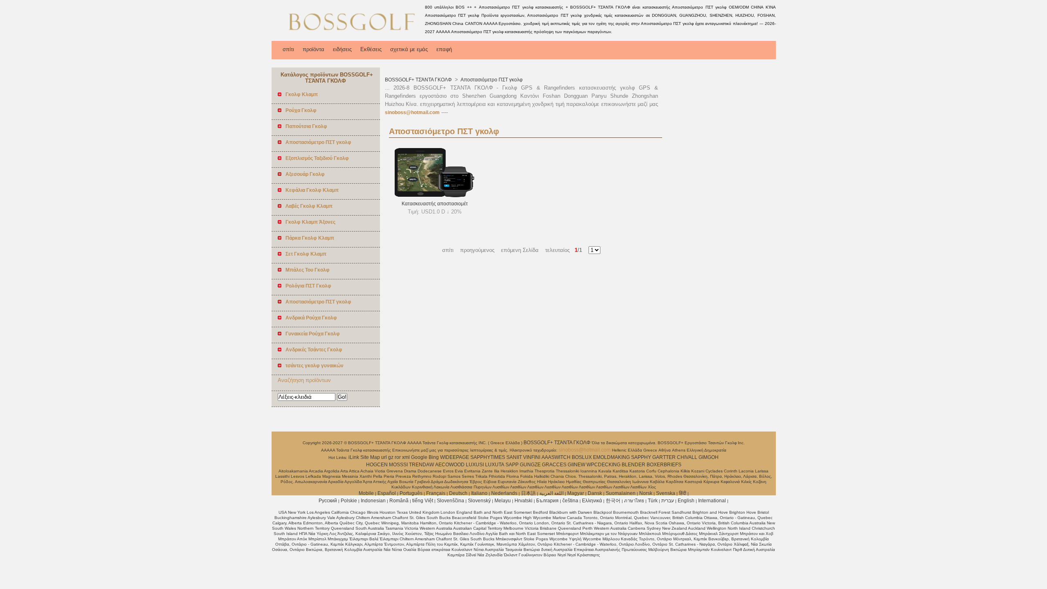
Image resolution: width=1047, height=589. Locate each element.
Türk (653, 500)
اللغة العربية (551, 493)
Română (399, 500)
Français (435, 493)
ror (398, 457)
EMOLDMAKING (611, 457)
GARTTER (664, 457)
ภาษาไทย (634, 500)
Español (386, 493)
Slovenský (479, 500)
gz (390, 457)
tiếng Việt (422, 500)
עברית (667, 500)
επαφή (444, 49)
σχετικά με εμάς (409, 49)
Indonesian (373, 500)
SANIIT (514, 457)
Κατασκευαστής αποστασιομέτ (435, 203)
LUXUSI (475, 464)
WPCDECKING (603, 464)
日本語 (528, 493)
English (686, 500)
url (384, 457)
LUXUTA (494, 464)
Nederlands (504, 493)
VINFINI (531, 457)
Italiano (479, 493)
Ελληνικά (592, 500)
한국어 (613, 500)
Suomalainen (621, 493)
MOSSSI (398, 464)
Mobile (366, 493)
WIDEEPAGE (454, 457)
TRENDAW (421, 464)
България (547, 500)
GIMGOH (709, 457)
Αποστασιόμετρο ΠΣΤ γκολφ (491, 79)
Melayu (502, 500)
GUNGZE (530, 464)
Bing (434, 457)
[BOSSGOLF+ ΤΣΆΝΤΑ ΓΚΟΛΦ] (347, 34)
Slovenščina (450, 500)
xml (406, 457)
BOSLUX (582, 457)
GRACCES (554, 464)
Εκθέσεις (371, 49)
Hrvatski (523, 500)
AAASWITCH (556, 457)
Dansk (595, 493)
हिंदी (682, 493)
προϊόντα (313, 49)
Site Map (370, 457)
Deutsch (458, 493)
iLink (353, 457)
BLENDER (633, 464)
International (712, 500)
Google (419, 457)
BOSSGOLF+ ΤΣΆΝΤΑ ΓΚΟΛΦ (419, 79)
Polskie (349, 500)
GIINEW (576, 464)
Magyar (575, 493)
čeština (570, 500)
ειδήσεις (342, 49)
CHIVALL (687, 457)
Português (411, 493)
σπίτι (288, 49)
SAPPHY (641, 457)
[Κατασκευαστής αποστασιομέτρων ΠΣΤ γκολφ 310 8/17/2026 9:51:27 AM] (434, 195)
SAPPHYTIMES (487, 457)
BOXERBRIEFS (664, 464)
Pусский (328, 500)
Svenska (665, 493)
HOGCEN (377, 464)
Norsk (645, 493)
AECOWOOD (450, 464)
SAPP (512, 464)
